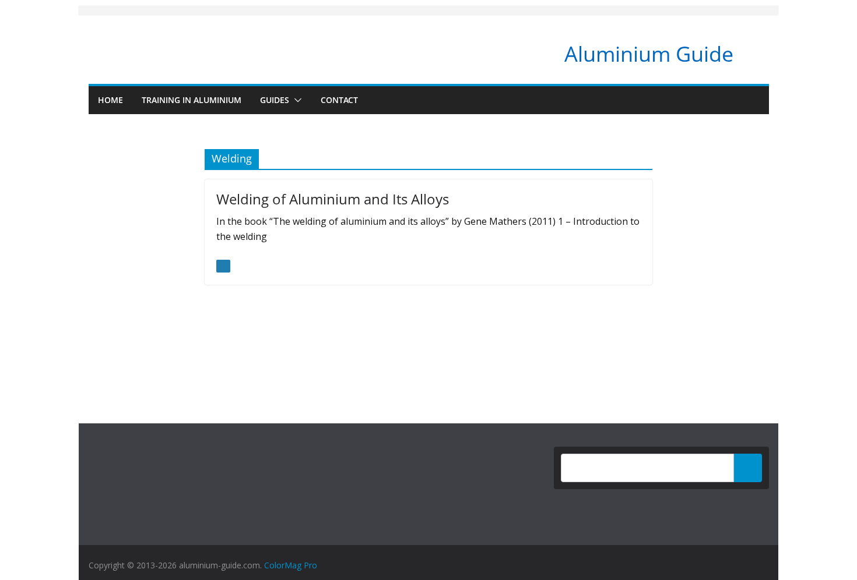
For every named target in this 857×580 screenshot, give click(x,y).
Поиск (748, 467)
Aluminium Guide (648, 54)
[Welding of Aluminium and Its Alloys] (223, 266)
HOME (110, 99)
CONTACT (339, 99)
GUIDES (274, 99)
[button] (295, 100)
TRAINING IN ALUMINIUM (191, 99)
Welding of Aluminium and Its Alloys (332, 198)
